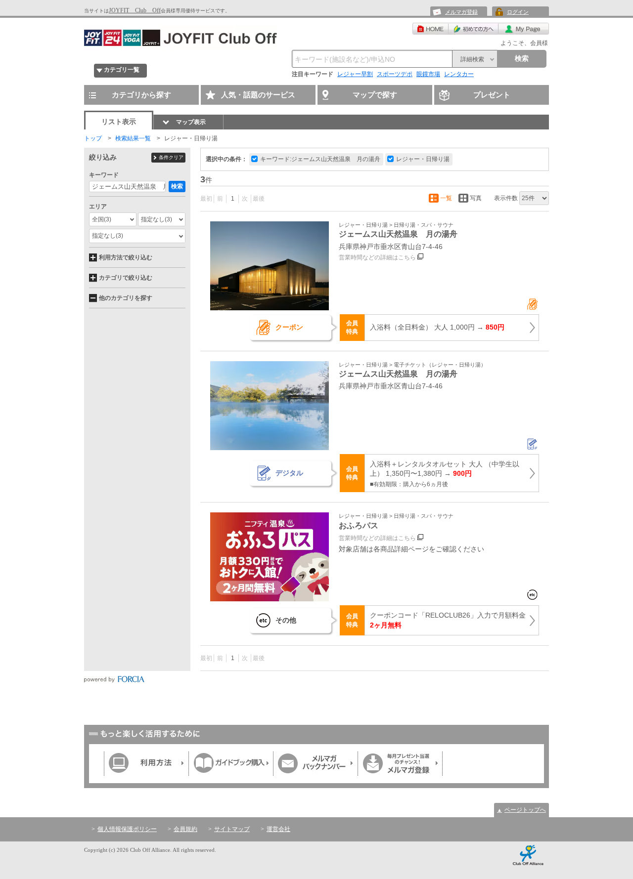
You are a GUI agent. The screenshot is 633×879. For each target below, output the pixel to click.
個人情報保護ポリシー (127, 829)
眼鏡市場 (428, 74)
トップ (93, 138)
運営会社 (278, 829)
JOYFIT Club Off (135, 10)
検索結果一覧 (133, 138)
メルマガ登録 (461, 12)
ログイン (518, 12)
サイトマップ (232, 829)
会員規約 (185, 829)
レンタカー (459, 74)
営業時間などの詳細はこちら (377, 257)
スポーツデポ (394, 74)
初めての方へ (473, 29)
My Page (523, 29)
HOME (430, 29)
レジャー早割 (355, 74)
